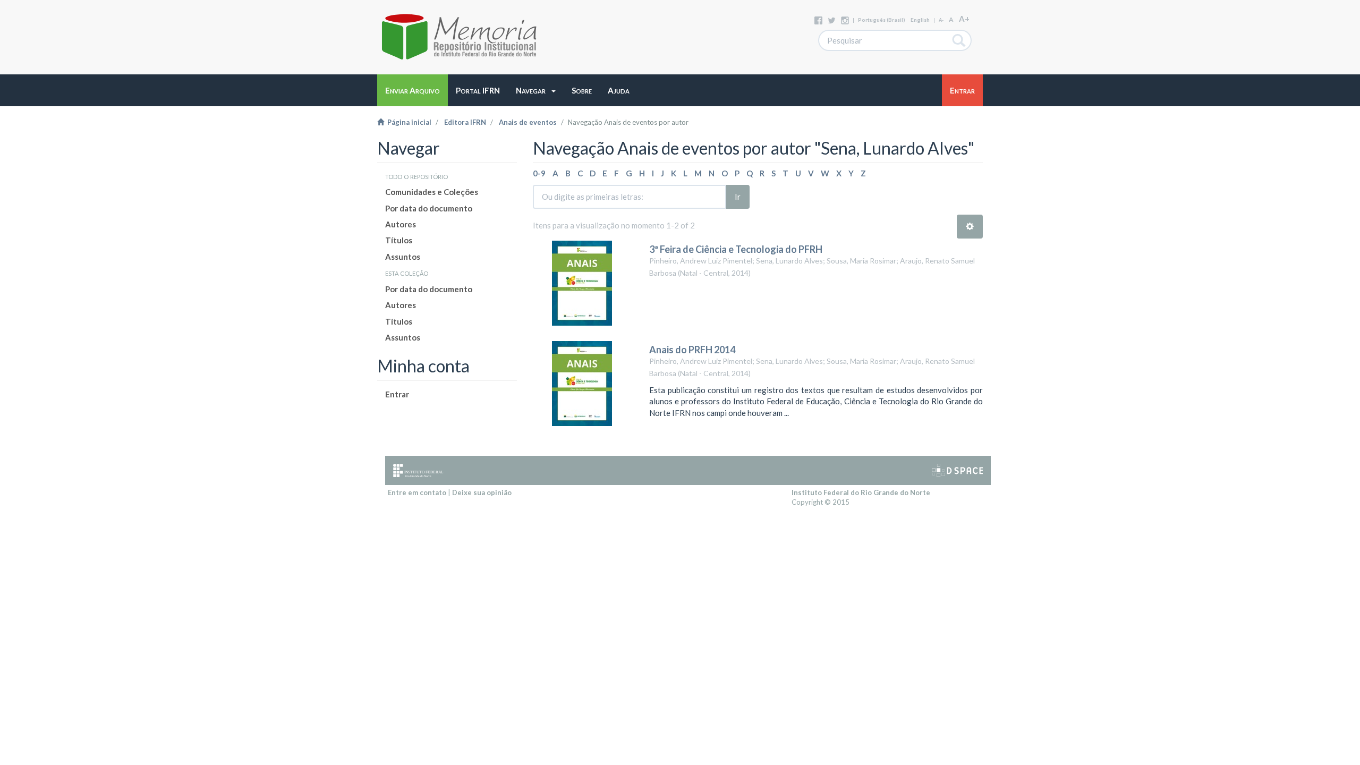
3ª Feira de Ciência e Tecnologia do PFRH (735, 249)
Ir (738, 196)
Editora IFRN (465, 122)
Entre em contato (417, 492)
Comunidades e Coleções (431, 192)
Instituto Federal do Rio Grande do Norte (861, 492)
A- (941, 20)
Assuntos (402, 256)
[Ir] (959, 40)
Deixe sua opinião (482, 492)
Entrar (397, 394)
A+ (964, 18)
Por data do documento (428, 208)
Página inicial (407, 122)
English (920, 19)
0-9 (539, 173)
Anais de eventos (528, 122)
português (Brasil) (881, 19)
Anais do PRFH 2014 (692, 349)
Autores (400, 224)
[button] (536, 90)
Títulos (398, 240)
